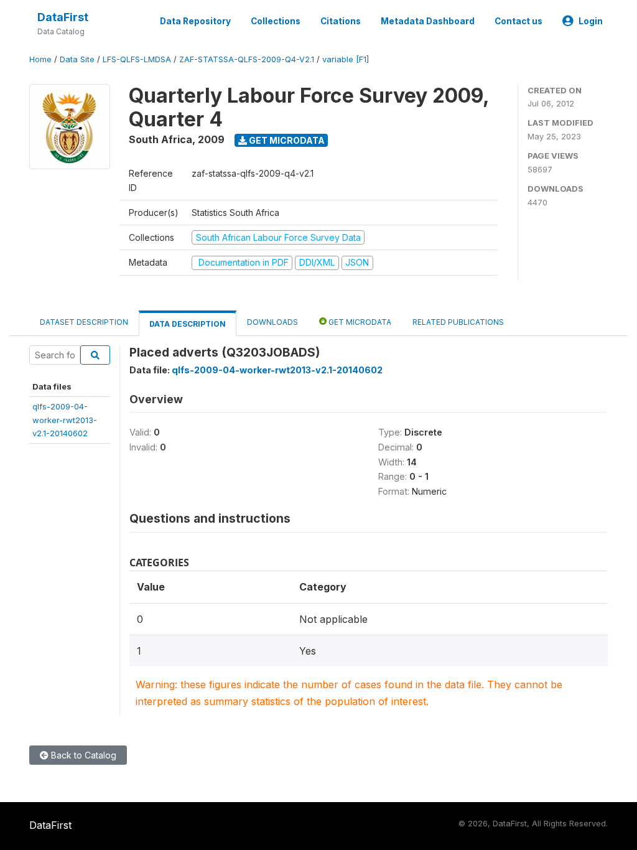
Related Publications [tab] (458, 322)
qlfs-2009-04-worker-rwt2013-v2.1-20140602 (64, 419)
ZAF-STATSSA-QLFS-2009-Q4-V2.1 (246, 59)
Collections (275, 21)
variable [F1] (345, 59)
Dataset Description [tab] (84, 322)
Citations (340, 21)
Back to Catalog (82, 755)
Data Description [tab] (187, 324)
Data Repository (195, 21)
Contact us (518, 21)
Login (591, 21)
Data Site (77, 59)
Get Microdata (286, 140)
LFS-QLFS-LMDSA (137, 59)
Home (40, 59)
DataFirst (62, 17)
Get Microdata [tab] (359, 322)
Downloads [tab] (272, 322)
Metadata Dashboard (428, 21)
